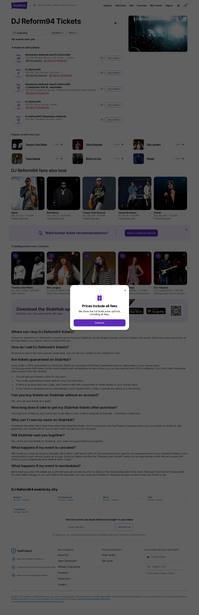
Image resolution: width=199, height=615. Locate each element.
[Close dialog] (125, 290)
